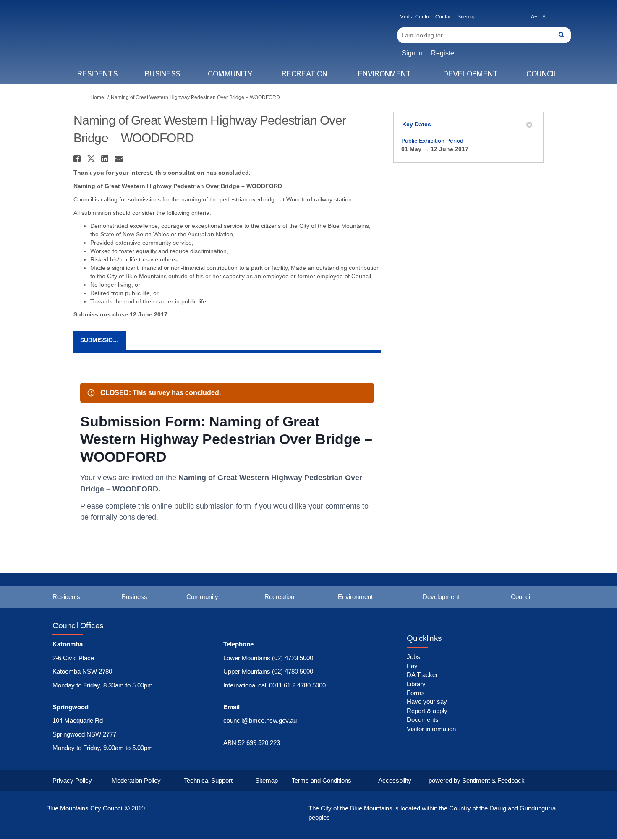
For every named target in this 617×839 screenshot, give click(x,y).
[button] (78, 158)
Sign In (412, 53)
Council (542, 74)
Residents (97, 74)
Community (230, 74)
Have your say (427, 701)
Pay (412, 665)
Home (97, 97)
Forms (416, 692)
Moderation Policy (136, 780)
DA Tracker (422, 674)
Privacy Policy (72, 780)
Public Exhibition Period (432, 140)
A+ (534, 17)
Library (416, 683)
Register (443, 53)
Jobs (413, 656)
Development (470, 74)
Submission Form (103, 340)
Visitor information (431, 728)
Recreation (304, 74)
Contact (444, 17)
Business (162, 74)
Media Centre (415, 17)
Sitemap (467, 17)
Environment (384, 74)
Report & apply (427, 710)
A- (544, 17)
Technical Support (208, 780)
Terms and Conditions (321, 780)
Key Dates (416, 124)
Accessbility (394, 780)
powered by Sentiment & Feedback (477, 780)
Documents (423, 719)
